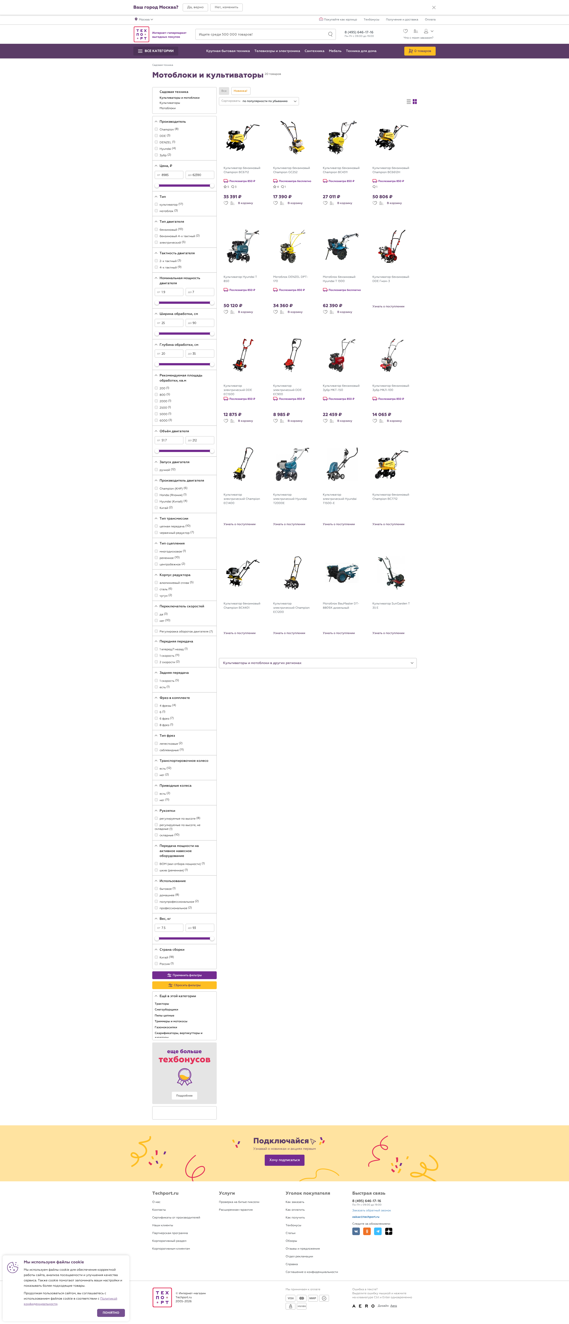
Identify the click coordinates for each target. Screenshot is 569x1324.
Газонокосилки (166, 1027)
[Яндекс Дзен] (389, 1231)
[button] (195, 7)
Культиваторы (170, 103)
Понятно (111, 1313)
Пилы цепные (165, 1015)
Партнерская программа (170, 1233)
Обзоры (291, 1241)
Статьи (290, 1233)
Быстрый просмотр (246, 160)
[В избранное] (226, 203)
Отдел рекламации (299, 1256)
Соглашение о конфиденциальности (312, 1272)
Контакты (159, 1210)
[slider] (157, 185)
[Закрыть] (434, 7)
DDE (163, 136)
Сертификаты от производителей (176, 1217)
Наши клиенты (162, 1225)
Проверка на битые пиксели (239, 1202)
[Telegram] (378, 1231)
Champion (167, 129)
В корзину (245, 203)
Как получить (295, 1217)
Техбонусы (371, 19)
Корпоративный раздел (169, 1241)
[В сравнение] (232, 203)
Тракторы (162, 1004)
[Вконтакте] (356, 1231)
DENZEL (165, 142)
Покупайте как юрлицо (340, 19)
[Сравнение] (415, 32)
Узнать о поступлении (389, 306)
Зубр (163, 155)
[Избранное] (405, 31)
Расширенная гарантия (236, 1210)
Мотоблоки (168, 108)
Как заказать (295, 1202)
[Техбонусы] (184, 1073)
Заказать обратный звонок (371, 1210)
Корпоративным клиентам (171, 1248)
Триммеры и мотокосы (171, 1021)
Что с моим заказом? (418, 38)
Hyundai (165, 149)
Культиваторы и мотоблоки (180, 98)
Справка (292, 1264)
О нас (156, 1202)
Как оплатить (295, 1210)
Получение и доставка (402, 19)
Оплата (430, 19)
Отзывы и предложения (303, 1248)
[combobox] (270, 101)
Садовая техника (174, 92)
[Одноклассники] (367, 1231)
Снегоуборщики (167, 1009)
